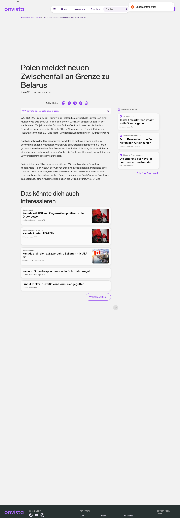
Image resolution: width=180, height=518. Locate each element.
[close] (176, 4)
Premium (95, 9)
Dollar (104, 515)
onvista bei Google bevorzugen (43, 110)
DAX (82, 515)
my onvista (79, 9)
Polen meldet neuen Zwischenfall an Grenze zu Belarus (64, 17)
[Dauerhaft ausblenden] (108, 111)
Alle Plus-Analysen (147, 172)
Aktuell (64, 9)
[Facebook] (69, 103)
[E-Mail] (86, 103)
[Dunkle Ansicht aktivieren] (18, 1)
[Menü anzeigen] (54, 9)
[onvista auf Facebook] (31, 515)
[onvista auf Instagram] (42, 515)
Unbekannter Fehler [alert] (149, 7)
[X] (80, 103)
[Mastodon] (63, 103)
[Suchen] (125, 9)
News (38, 17)
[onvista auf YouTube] (36, 515)
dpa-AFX (25, 92)
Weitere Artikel (98, 296)
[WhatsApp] (75, 103)
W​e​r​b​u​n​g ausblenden (114, 38)
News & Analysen (27, 17)
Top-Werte (128, 515)
